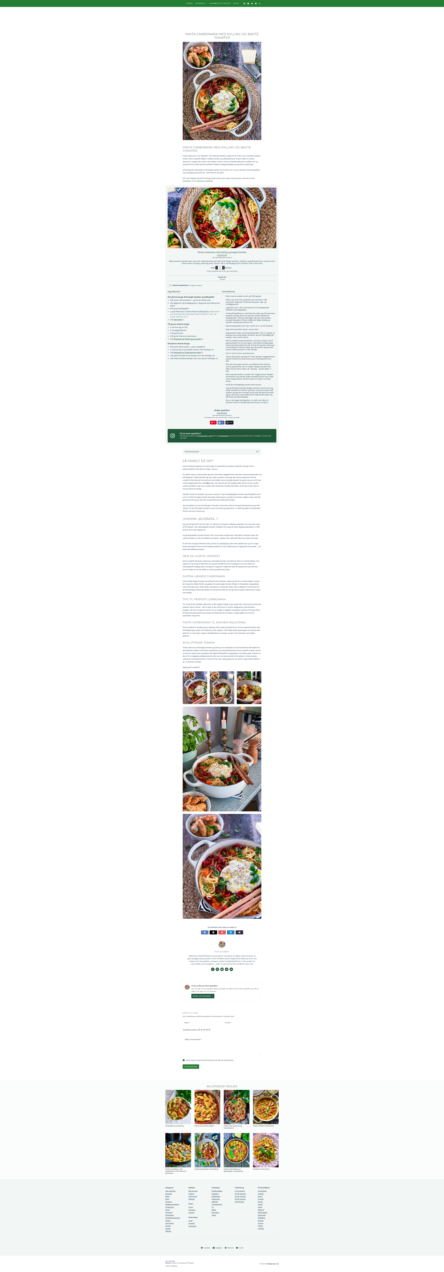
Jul (212, 1207)
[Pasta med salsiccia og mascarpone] (237, 1107)
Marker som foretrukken (203, 996)
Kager (167, 1210)
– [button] (216, 267)
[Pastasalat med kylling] (178, 1107)
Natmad (191, 1199)
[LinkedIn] (230, 932)
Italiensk (261, 1210)
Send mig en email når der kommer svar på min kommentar (209, 1060)
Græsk (260, 1204)
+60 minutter (239, 1202)
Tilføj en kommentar (193, 1039)
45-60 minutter (240, 1199)
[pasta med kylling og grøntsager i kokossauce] (237, 1150)
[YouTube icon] (231, 969)
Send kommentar (191, 1067)
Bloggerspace (272, 1264)
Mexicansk (262, 1215)
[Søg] (259, 3)
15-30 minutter (240, 1194)
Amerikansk (262, 1191)
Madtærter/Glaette (172, 1204)
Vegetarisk (192, 1226)
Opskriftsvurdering (190, 1030)
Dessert (191, 1213)
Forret (190, 1207)
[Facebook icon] (212, 969)
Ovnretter (169, 1212)
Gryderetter (169, 1207)
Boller (167, 1196)
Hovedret (191, 1210)
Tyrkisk (260, 1226)
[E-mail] (256, 3)
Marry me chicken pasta (204, 1126)
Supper (168, 1229)
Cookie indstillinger (171, 1266)
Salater (168, 1221)
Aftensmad (192, 1196)
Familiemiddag (217, 1191)
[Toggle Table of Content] (256, 451)
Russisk (261, 1221)
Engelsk (261, 1199)
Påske (214, 1210)
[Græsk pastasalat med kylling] (207, 1150)
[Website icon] (217, 969)
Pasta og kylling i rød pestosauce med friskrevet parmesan (175, 1171)
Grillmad (215, 1202)
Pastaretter (169, 1215)
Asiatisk (261, 1194)
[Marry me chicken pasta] (207, 1107)
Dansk (260, 1196)
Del (222, 422)
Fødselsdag (216, 1196)
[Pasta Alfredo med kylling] (266, 1107)
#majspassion (224, 436)
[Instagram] (248, 3)
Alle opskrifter (170, 1191)
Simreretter (169, 1223)
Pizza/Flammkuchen (172, 1218)
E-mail (228, 1023)
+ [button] (223, 267)
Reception (215, 1212)
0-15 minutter (240, 1191)
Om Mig (236, 3)
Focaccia (168, 1202)
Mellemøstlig (262, 1212)
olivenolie (178, 319)
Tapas (214, 1215)
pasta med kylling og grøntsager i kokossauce (233, 1170)
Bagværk (168, 1194)
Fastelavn (215, 1194)
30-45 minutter (240, 1196)
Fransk (260, 1202)
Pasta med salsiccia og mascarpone (233, 1127)
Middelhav (261, 1218)
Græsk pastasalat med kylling (206, 1169)
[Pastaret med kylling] (266, 1150)
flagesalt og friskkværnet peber (187, 339)
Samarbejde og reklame (220, 3)
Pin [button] (214, 422)
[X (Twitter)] (213, 932)
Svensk (260, 1223)
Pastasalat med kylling (174, 1126)
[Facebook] (244, 3)
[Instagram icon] (222, 969)
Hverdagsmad (217, 1204)
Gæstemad (216, 1199)
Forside (189, 3)
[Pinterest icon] (226, 969)
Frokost (191, 1194)
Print (230, 422)
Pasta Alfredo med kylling (263, 1126)
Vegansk (191, 1223)
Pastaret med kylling (261, 1169)
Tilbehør (168, 1231)
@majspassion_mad (204, 436)
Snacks (168, 1226)
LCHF (190, 1221)
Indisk (260, 1207)
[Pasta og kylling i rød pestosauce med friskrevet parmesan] (178, 1150)
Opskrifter (200, 3)
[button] (218, 255)
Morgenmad (192, 1191)
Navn (187, 1023)
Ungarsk (261, 1229)
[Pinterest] (252, 3)
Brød (167, 1199)
